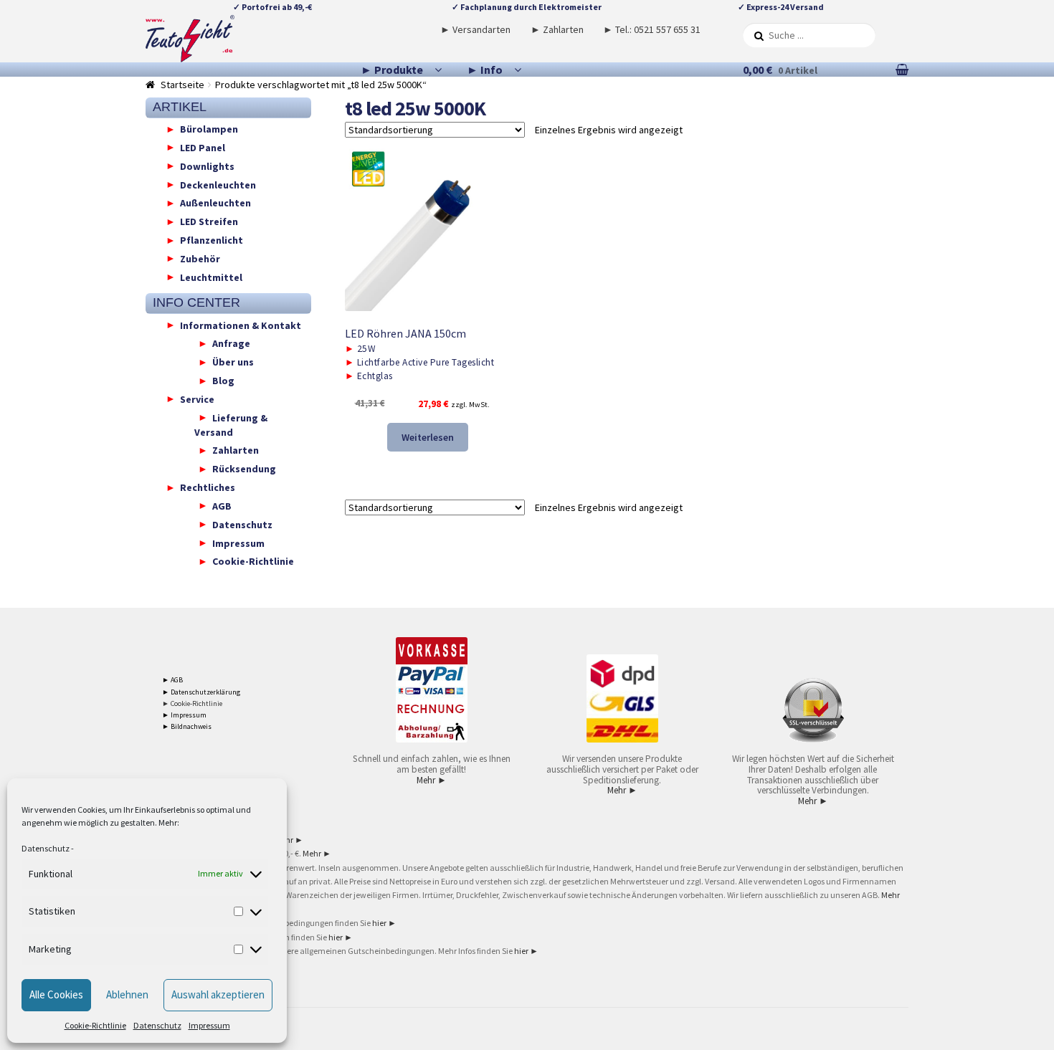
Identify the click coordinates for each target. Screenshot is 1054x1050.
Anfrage (231, 343)
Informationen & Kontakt (240, 324)
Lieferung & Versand (230, 424)
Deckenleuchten (218, 184)
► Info (485, 69)
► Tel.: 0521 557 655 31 (652, 29)
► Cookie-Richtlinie (192, 703)
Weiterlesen (428, 437)
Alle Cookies (56, 994)
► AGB (172, 679)
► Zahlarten (557, 29)
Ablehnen (127, 994)
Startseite (182, 84)
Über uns (233, 361)
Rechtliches (207, 487)
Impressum (209, 1025)
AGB (222, 505)
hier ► (384, 922)
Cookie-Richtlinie (95, 1025)
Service (197, 398)
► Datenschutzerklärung (201, 692)
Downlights (207, 165)
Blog (223, 380)
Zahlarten (235, 450)
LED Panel (202, 146)
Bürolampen (209, 129)
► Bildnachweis (187, 726)
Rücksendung (244, 468)
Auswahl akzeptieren (218, 994)
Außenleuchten (215, 202)
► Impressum (184, 715)
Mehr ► (432, 780)
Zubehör (200, 258)
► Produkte (392, 69)
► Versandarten (475, 29)
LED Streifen (209, 221)
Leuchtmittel (211, 276)
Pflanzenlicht (211, 240)
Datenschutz (46, 848)
